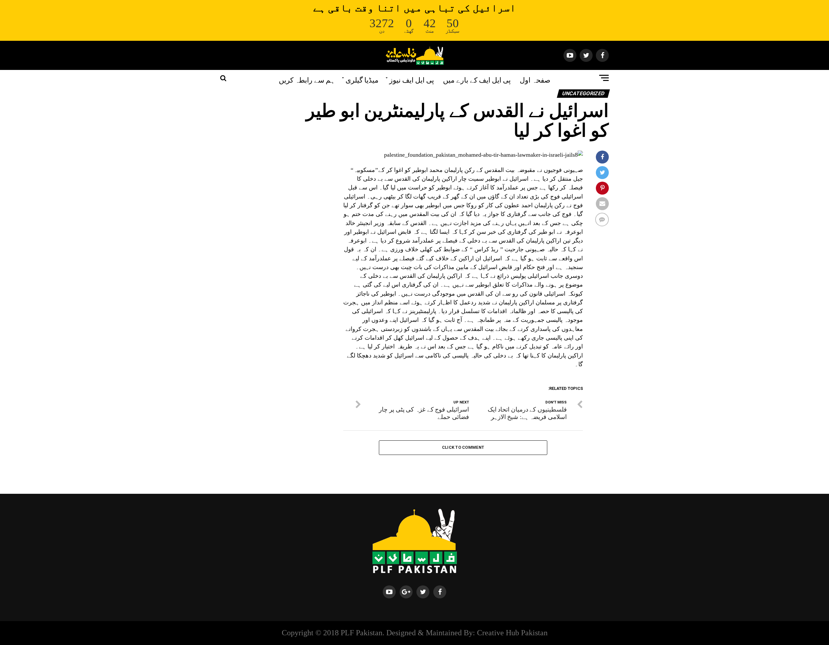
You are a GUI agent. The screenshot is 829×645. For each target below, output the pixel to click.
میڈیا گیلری (362, 79)
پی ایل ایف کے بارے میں (477, 79)
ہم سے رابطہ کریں (307, 79)
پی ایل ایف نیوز (411, 79)
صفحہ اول (535, 79)
